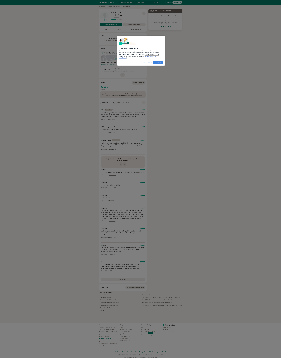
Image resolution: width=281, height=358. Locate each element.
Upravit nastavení (147, 62)
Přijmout (158, 62)
